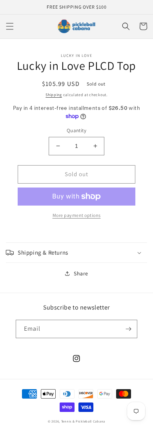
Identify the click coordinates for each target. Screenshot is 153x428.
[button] (9, 26)
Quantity (76, 130)
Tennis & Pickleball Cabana (83, 421)
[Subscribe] (128, 329)
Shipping (54, 94)
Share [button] (81, 273)
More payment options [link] (77, 215)
